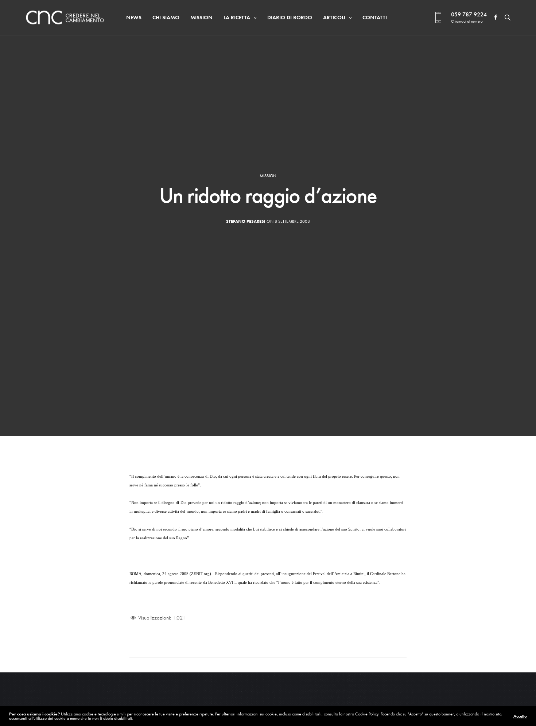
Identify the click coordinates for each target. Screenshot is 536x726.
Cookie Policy (366, 714)
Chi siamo (165, 17)
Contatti (374, 17)
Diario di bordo (289, 17)
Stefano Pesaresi (245, 221)
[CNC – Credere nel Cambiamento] (65, 17)
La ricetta (237, 17)
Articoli (334, 17)
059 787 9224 (469, 14)
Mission (201, 17)
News (133, 17)
